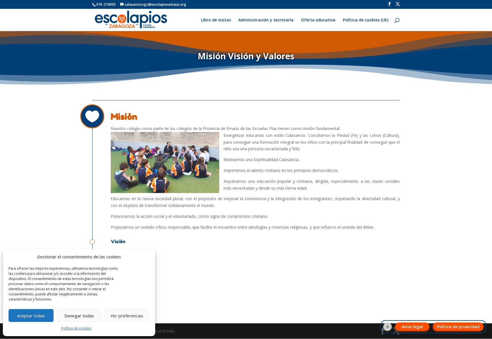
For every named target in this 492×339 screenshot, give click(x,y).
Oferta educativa (318, 20)
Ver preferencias (126, 315)
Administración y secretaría (266, 20)
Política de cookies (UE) (365, 20)
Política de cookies (76, 328)
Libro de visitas (216, 20)
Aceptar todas (31, 315)
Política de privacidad (458, 326)
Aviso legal (412, 326)
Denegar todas (79, 315)
